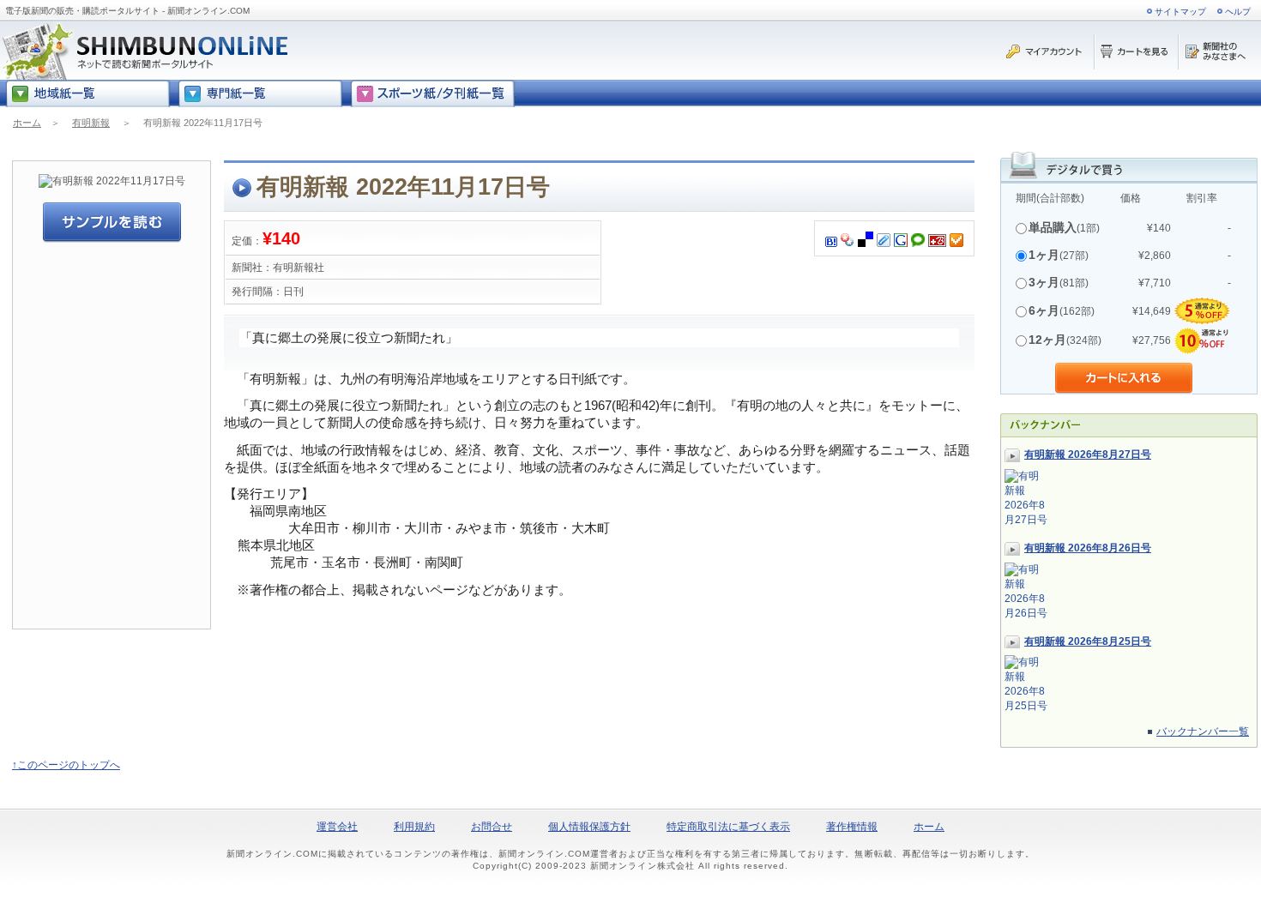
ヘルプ (1238, 11)
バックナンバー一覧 (1202, 731)
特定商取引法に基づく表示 (728, 827)
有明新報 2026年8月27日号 (1087, 454)
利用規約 (414, 827)
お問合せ (491, 827)
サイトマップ (1180, 11)
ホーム (27, 122)
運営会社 (337, 827)
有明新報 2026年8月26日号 (1087, 548)
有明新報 (91, 122)
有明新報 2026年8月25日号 (1087, 641)
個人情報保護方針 (589, 827)
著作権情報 (852, 827)
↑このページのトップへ (66, 765)
